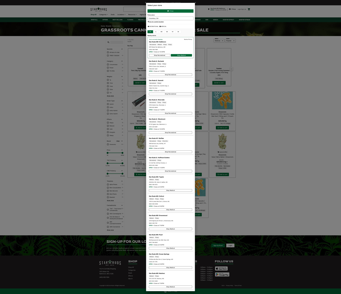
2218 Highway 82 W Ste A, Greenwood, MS (161, 220)
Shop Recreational (159, 55)
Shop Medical (181, 55)
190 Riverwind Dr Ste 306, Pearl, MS (159, 240)
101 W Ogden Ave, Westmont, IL (158, 124)
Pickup (171, 11)
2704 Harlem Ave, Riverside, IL (157, 105)
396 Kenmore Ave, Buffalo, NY (157, 143)
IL (155, 31)
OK (178, 31)
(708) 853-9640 (153, 107)
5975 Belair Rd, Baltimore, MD (157, 47)
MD (162, 31)
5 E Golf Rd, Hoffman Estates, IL (158, 163)
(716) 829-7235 (153, 146)
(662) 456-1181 (153, 223)
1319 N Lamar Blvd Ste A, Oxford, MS (159, 201)
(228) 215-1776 (153, 261)
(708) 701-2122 (153, 88)
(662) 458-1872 (153, 184)
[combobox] (169, 18)
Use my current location (156, 21)
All (150, 31)
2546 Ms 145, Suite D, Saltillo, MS (158, 182)
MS (167, 31)
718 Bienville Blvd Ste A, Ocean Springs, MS (161, 259)
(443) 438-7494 (153, 49)
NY (173, 31)
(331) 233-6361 (153, 126)
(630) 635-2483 (153, 165)
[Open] (192, 18)
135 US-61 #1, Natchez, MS (156, 278)
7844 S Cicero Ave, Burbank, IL (157, 66)
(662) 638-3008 (153, 204)
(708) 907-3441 (153, 69)
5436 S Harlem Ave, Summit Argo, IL (159, 85)
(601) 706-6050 (153, 242)
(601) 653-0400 (153, 281)
